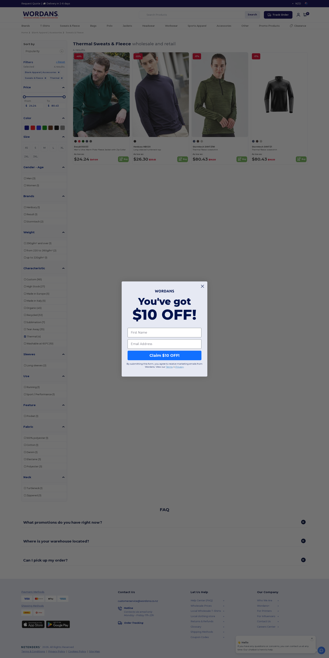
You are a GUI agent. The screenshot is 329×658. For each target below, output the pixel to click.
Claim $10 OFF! (164, 355)
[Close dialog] (202, 286)
